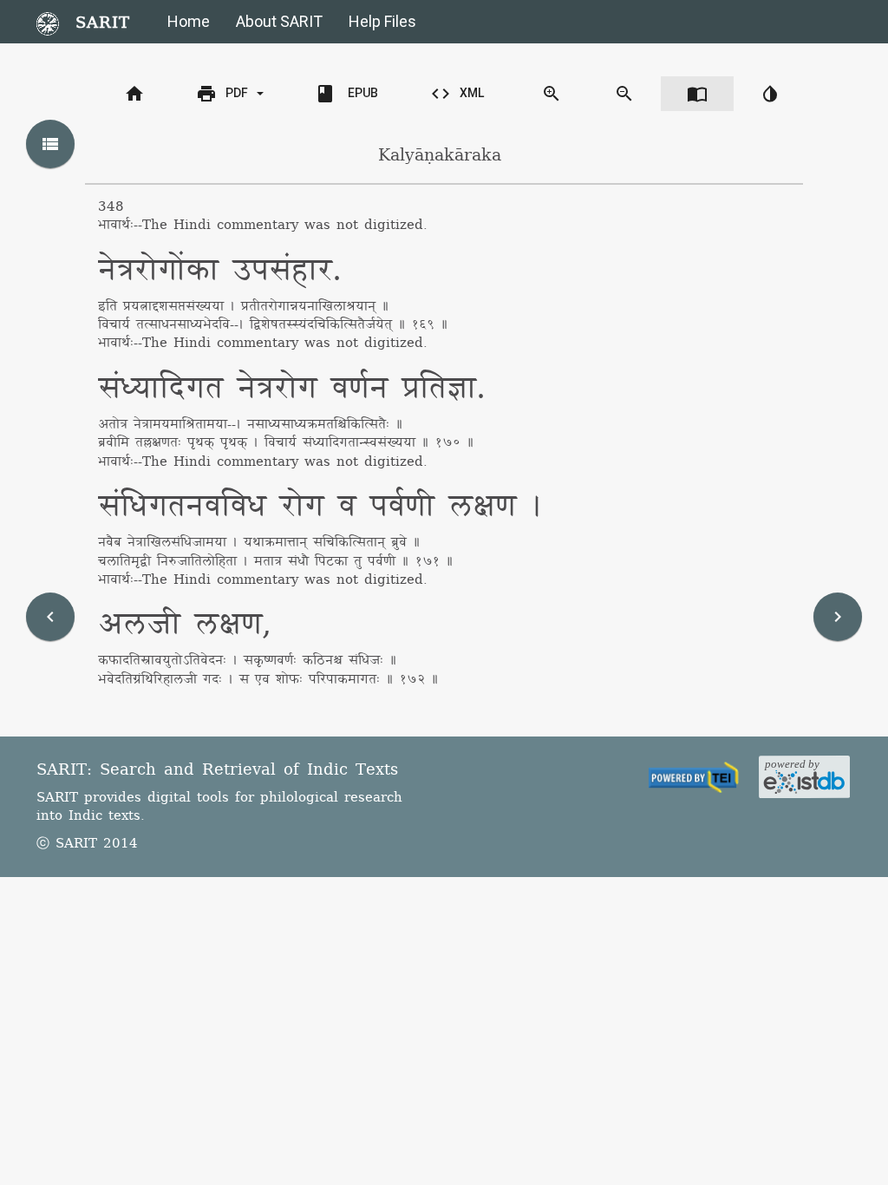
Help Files (382, 21)
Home (188, 21)
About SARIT (279, 21)
